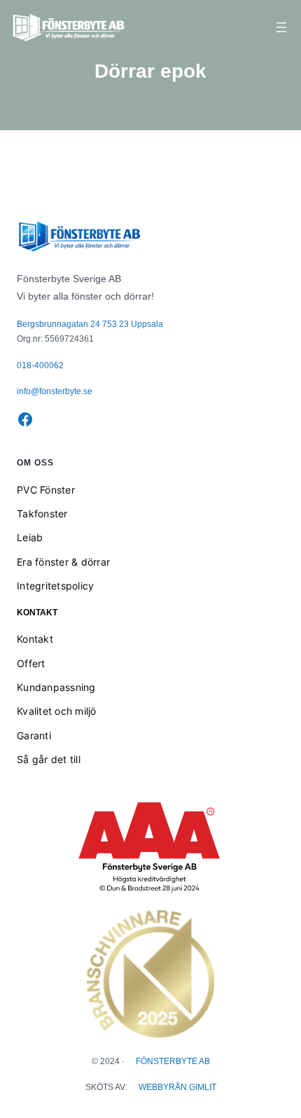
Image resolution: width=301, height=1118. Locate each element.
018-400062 (40, 365)
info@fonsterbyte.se (54, 391)
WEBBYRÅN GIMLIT (177, 1087)
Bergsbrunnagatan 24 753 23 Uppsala (90, 324)
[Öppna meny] (281, 27)
